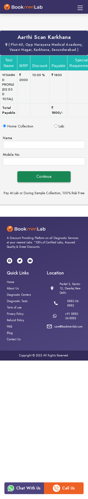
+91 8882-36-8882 (72, 316)
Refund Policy (15, 320)
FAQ (9, 326)
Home (10, 282)
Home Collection (20, 126)
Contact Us (14, 339)
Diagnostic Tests (17, 301)
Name (7, 138)
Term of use (14, 307)
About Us (13, 288)
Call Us (68, 488)
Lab (61, 126)
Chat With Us (28, 488)
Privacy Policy (15, 314)
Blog (10, 333)
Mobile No (11, 154)
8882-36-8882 (73, 303)
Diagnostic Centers (19, 295)
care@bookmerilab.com (68, 326)
